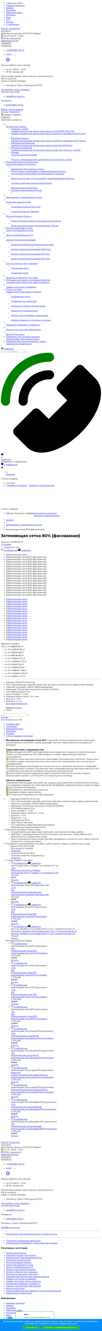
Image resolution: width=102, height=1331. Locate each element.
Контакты (11, 15)
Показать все (13, 724)
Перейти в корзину (17, 485)
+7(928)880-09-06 (15, 50)
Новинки (9, 349)
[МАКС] (8, 61)
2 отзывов (6, 544)
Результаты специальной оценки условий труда (31, 1234)
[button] (9, 550)
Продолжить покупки (45, 513)
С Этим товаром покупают (19, 736)
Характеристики (14, 729)
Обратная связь (14, 12)
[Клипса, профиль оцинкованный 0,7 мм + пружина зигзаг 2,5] (44, 931)
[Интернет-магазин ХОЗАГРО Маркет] (10, 29)
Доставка (11, 10)
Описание (11, 726)
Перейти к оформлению (41, 485)
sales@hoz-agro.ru (15, 96)
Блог (8, 17)
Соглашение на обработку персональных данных (31, 1243)
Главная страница (15, 5)
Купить (4, 717)
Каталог (10, 8)
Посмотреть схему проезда (15, 89)
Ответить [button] (16, 851)
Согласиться (31, 1328)
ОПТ (8, 20)
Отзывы (10, 733)
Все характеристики (16, 703)
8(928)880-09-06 (14, 105)
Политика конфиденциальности (23, 1241)
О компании (12, 24)
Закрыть (5, 117)
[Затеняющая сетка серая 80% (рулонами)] (29, 1090)
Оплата (9, 22)
